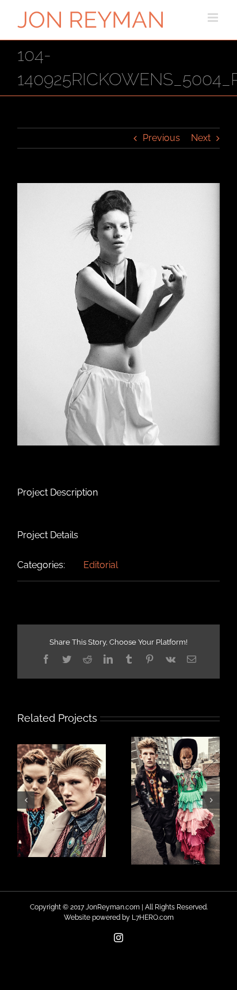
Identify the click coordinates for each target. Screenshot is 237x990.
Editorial (100, 564)
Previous (161, 137)
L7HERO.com (153, 917)
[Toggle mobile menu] (214, 18)
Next (201, 137)
